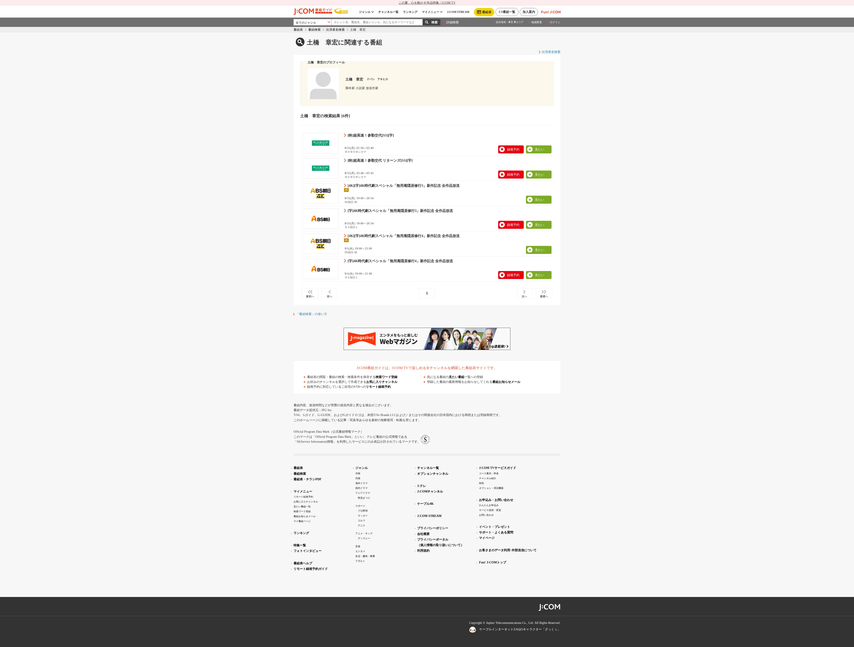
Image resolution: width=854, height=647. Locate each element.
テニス (361, 525)
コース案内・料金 (489, 473)
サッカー (363, 515)
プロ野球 (363, 510)
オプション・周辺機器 (491, 488)
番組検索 (314, 29)
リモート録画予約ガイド (311, 569)
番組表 (298, 29)
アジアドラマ (362, 493)
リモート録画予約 (378, 386)
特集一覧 (300, 545)
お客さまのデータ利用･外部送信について (508, 550)
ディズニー (364, 538)
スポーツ (360, 505)
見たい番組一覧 (302, 506)
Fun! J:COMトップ (492, 562)
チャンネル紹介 (487, 478)
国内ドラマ (361, 488)
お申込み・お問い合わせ (496, 500)
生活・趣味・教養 (365, 556)
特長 (481, 483)
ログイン (555, 22)
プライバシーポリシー (432, 528)
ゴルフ (361, 520)
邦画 (357, 478)
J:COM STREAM (458, 12)
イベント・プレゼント (494, 526)
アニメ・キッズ (364, 533)
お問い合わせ (486, 515)
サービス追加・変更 (490, 510)
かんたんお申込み (489, 505)
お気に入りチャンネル (381, 382)
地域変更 (536, 22)
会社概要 (423, 534)
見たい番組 (456, 377)
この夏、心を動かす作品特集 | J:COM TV (427, 2)
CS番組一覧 (507, 12)
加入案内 (529, 12)
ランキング (410, 12)
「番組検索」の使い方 (311, 314)
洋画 (357, 473)
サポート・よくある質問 (496, 532)
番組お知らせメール (506, 382)
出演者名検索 (335, 29)
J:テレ (421, 486)
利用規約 (423, 550)
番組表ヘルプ (303, 563)
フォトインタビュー (308, 551)
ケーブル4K (425, 503)
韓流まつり (364, 497)
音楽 (357, 546)
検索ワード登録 (386, 377)
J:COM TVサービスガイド (497, 468)
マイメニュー (430, 12)
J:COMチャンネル (430, 491)
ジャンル (365, 12)
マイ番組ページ (302, 521)
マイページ (487, 538)
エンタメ (360, 551)
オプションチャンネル (432, 473)
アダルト (360, 561)
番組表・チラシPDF (308, 479)
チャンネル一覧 (388, 12)
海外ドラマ (361, 483)
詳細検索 (452, 22)
